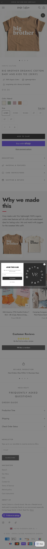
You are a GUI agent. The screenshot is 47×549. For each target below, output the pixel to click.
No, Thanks (12, 282)
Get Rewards (12, 278)
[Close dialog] (44, 264)
